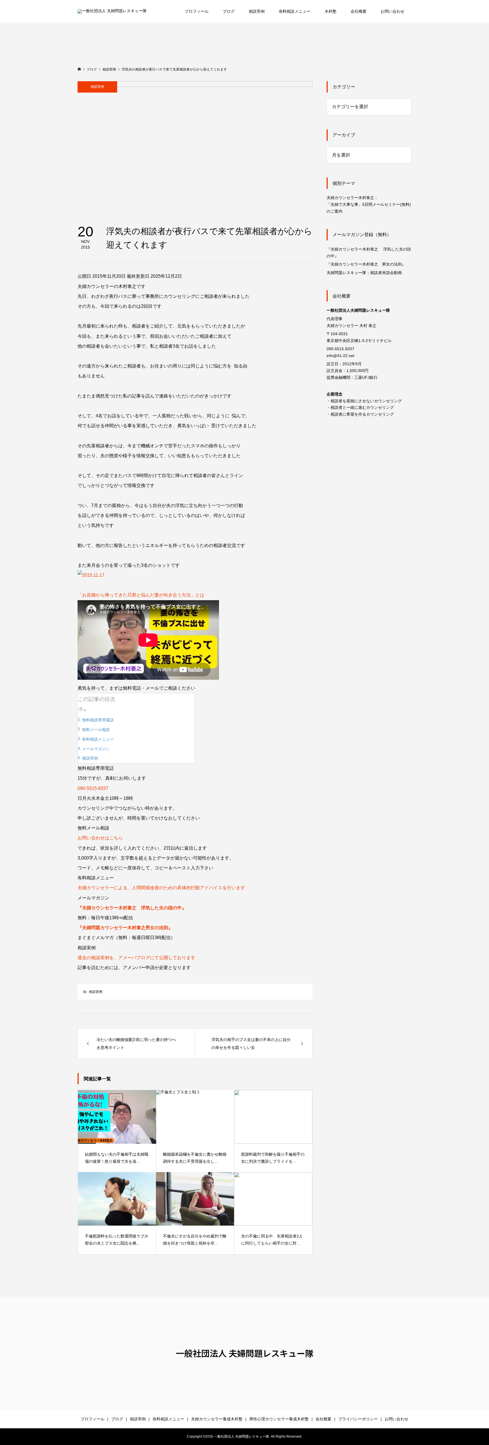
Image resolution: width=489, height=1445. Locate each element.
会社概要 (358, 11)
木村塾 (330, 11)
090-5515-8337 (93, 788)
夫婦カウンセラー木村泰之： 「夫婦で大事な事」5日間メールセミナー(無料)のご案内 (369, 204)
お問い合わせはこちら (100, 837)
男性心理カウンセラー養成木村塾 (279, 1419)
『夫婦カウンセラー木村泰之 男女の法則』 (366, 264)
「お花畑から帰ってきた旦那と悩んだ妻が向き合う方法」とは (141, 595)
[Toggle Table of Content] (82, 710)
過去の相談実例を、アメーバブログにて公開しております (136, 957)
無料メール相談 (96, 729)
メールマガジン (96, 749)
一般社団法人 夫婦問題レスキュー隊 (245, 1353)
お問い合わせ (392, 11)
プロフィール (197, 11)
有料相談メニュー (294, 11)
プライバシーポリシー (358, 1419)
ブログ (229, 11)
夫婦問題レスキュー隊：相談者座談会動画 (364, 272)
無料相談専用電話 (98, 720)
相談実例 (257, 11)
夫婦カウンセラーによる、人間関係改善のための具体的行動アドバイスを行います (161, 887)
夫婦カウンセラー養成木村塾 (217, 1419)
